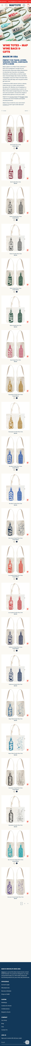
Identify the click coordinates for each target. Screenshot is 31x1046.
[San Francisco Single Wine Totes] (15, 844)
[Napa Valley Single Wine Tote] (15, 703)
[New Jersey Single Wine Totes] (15, 522)
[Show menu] (2, 5)
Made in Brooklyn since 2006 (10, 969)
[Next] (28, 903)
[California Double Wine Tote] (15, 668)
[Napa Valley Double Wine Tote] (15, 737)
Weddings (4, 1002)
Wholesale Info (5, 987)
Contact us (6, 104)
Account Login (5, 984)
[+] (27, 141)
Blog (2, 1023)
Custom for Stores (6, 1005)
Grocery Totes (13, 96)
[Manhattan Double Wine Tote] (15, 809)
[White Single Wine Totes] (15, 272)
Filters (4, 110)
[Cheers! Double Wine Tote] (15, 238)
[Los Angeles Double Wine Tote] (15, 597)
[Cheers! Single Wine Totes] (15, 201)
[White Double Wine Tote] (15, 310)
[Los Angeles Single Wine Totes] (15, 559)
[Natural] (14, 148)
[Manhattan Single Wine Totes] (15, 772)
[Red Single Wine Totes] (15, 129)
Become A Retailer (6, 991)
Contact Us (4, 1030)
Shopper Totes (24, 96)
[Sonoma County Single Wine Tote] (15, 881)
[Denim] (17, 148)
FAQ (2, 1026)
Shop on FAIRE (5, 994)
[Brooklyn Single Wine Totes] (15, 450)
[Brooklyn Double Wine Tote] (15, 488)
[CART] (28, 5)
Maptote (3, 972)
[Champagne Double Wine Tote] (15, 416)
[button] (6, 5)
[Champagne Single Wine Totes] (15, 379)
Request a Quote (5, 1012)
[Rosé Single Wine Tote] (15, 344)
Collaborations (5, 1008)
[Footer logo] (7, 965)
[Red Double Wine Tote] (15, 166)
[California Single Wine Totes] (15, 631)
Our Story (4, 1020)
